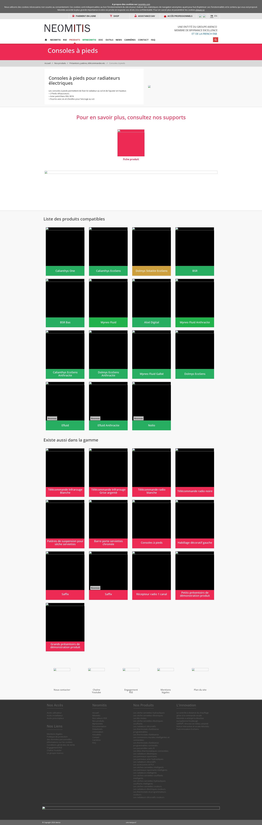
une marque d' (131, 822)
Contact (143, 39)
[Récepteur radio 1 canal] (151, 575)
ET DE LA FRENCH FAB (204, 33)
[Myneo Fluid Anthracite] (194, 303)
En (215, 15)
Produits (74, 39)
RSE (65, 39)
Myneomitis (89, 39)
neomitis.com (144, 4)
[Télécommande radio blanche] (151, 472)
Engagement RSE (54, 747)
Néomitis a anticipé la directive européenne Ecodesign (190, 719)
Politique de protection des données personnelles (59, 738)
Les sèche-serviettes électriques (148, 715)
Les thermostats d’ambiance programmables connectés (146, 744)
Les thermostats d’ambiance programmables (146, 730)
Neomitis (55, 39)
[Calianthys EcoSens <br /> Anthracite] (65, 354)
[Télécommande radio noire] (194, 472)
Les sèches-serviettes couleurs (147, 786)
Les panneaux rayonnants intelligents (150, 770)
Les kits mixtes (139, 718)
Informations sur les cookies (59, 742)
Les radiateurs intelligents (145, 773)
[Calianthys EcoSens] (108, 251)
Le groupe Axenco (55, 753)
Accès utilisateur (54, 713)
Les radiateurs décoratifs (144, 726)
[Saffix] (65, 575)
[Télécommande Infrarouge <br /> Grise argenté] (108, 472)
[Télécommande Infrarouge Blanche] (65, 472)
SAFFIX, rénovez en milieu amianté (192, 723)
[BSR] (194, 251)
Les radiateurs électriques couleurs (149, 789)
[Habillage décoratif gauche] (194, 524)
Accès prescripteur (55, 718)
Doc (101, 39)
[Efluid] (65, 406)
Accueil (48, 63)
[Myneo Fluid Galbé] (151, 354)
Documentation (99, 726)
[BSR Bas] (65, 303)
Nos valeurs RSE (99, 718)
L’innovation (97, 732)
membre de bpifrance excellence (195, 30)
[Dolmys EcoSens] (194, 354)
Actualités (96, 734)
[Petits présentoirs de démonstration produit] (194, 575)
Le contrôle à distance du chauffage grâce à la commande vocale (192, 714)
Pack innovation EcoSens (187, 729)
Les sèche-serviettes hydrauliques (149, 713)
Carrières (130, 39)
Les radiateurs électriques (145, 753)
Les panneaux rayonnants (145, 756)
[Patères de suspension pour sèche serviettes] (65, 524)
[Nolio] (151, 406)
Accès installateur (55, 715)
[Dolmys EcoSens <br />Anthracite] (108, 354)
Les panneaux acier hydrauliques (148, 759)
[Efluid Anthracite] (108, 406)
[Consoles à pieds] (151, 524)
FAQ (153, 39)
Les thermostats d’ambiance (146, 734)
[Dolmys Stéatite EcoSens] (151, 251)
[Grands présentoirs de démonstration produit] (65, 627)
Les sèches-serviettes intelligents (148, 767)
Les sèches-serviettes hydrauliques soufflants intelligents (149, 782)
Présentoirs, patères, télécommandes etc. (87, 63)
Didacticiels (97, 729)
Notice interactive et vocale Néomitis (192, 726)
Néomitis (96, 715)
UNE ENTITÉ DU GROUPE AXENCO (197, 26)
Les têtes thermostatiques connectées (150, 751)
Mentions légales (54, 734)
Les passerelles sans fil (144, 748)
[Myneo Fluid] (108, 303)
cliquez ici (200, 9)
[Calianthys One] (65, 251)
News (119, 39)
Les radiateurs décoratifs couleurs (148, 797)
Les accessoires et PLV (143, 764)
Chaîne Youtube (54, 750)
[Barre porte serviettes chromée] (108, 524)
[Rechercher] (215, 39)
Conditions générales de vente (61, 745)
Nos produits (60, 63)
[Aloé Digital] (151, 303)
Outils (109, 39)
